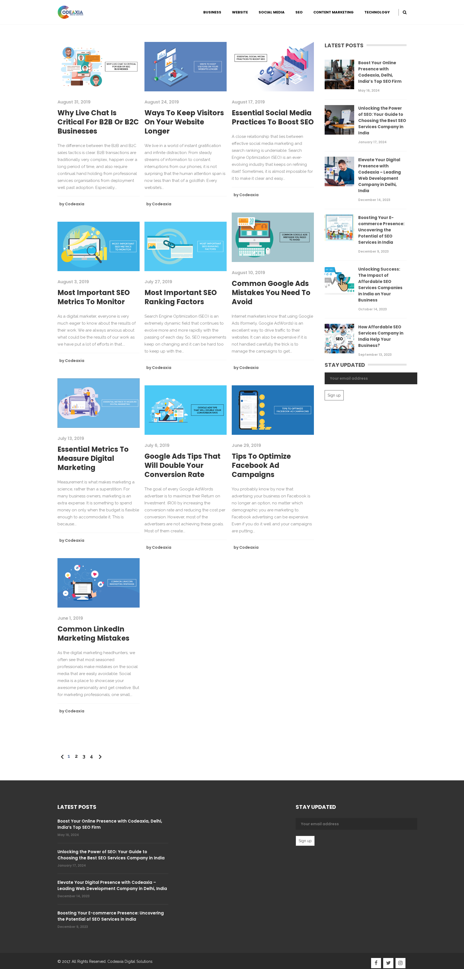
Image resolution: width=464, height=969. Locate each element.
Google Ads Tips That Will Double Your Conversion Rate (182, 465)
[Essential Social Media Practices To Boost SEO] (273, 66)
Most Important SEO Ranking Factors (180, 297)
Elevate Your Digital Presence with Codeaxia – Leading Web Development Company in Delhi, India (379, 175)
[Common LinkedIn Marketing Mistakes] (98, 582)
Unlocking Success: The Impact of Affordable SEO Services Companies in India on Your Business (380, 284)
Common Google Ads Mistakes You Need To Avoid (271, 293)
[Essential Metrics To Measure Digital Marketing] (98, 402)
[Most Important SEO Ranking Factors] (185, 246)
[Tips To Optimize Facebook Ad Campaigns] (273, 409)
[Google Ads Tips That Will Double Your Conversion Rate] (185, 409)
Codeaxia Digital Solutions (130, 961)
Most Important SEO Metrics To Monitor (93, 297)
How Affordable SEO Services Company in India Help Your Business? (380, 336)
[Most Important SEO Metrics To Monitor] (98, 246)
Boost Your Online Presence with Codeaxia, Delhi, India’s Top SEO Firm (379, 72)
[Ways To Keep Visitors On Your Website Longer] (185, 66)
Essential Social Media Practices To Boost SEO (273, 117)
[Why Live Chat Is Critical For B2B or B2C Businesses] (98, 66)
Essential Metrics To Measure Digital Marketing (93, 458)
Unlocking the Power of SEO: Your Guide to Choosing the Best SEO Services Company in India (382, 120)
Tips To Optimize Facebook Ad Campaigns (261, 465)
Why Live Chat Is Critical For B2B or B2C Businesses (98, 122)
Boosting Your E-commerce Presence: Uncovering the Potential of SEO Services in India (381, 230)
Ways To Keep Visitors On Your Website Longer (184, 122)
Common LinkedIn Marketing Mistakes (93, 633)
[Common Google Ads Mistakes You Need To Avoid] (273, 237)
